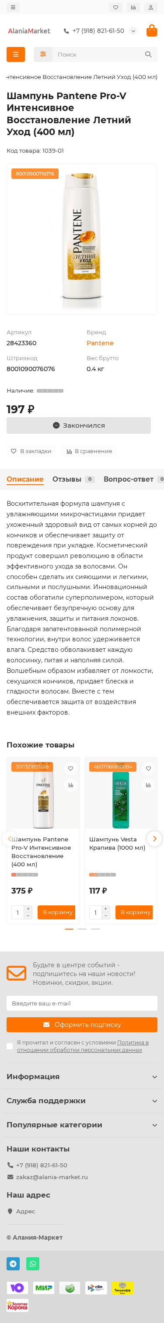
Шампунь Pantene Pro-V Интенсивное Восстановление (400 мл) (41, 852)
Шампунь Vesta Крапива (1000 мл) (117, 843)
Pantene (100, 343)
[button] (9, 838)
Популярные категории (54, 1124)
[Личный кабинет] (150, 7)
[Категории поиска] (43, 54)
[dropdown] (13, 7)
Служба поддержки (46, 1100)
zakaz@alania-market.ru (52, 1176)
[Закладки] (115, 7)
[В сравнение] (70, 785)
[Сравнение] (133, 7)
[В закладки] (70, 768)
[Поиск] (148, 54)
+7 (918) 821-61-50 (41, 1165)
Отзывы (71, 479)
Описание (25, 479)
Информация (33, 1076)
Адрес (25, 1211)
